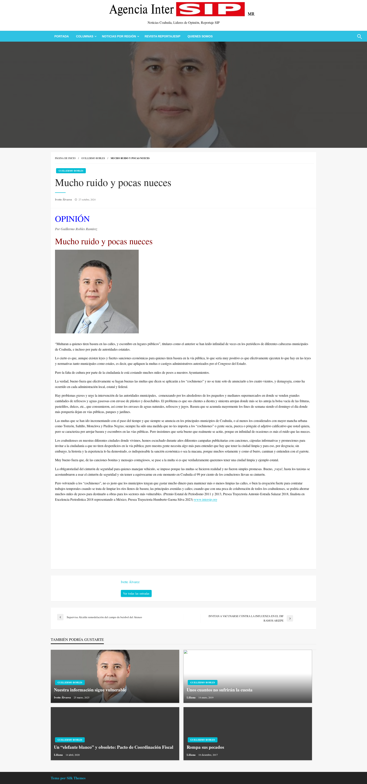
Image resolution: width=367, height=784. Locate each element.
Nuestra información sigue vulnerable (90, 690)
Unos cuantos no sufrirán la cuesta (220, 690)
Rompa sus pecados (205, 747)
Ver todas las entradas (136, 593)
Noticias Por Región (119, 36)
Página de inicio (65, 158)
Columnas (84, 36)
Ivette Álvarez (64, 199)
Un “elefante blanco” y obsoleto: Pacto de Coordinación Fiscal (113, 747)
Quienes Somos (200, 36)
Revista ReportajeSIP (162, 36)
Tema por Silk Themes (68, 778)
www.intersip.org (205, 499)
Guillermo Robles (93, 158)
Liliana (191, 697)
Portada (61, 36)
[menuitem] (61, 36)
